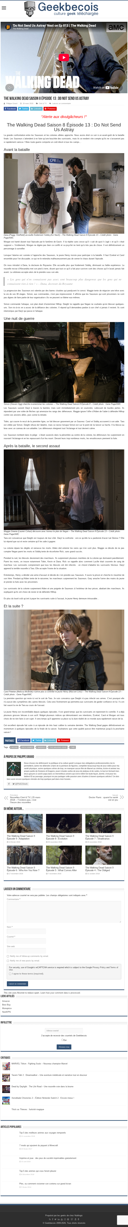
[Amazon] (75, 1219)
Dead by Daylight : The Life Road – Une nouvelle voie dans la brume (42, 1086)
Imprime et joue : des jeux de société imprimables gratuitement (47, 1158)
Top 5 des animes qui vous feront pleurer (37, 1171)
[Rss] (50, 1219)
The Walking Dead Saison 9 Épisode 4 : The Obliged (99, 869)
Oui (64, 1040)
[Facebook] (53, 1219)
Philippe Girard (11, 103)
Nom (9, 927)
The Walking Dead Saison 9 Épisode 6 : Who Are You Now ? (23, 869)
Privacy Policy (99, 967)
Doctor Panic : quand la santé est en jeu (103, 797)
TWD (73, 747)
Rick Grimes (27, 747)
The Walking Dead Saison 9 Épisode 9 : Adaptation (21, 837)
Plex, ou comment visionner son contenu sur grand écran (45, 1183)
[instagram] (65, 1219)
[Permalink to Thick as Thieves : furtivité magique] (6, 1112)
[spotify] (68, 1219)
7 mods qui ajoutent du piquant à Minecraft (38, 1145)
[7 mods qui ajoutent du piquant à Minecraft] (10, 1149)
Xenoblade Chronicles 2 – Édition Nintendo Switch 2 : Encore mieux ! (43, 1098)
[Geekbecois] (64, 9)
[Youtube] (62, 1219)
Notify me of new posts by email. (25, 961)
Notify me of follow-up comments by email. (29, 956)
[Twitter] (55, 1219)
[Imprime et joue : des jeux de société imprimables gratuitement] (10, 1162)
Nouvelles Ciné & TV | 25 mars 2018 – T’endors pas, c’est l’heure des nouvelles (25, 799)
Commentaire (13, 899)
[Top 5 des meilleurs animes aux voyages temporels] (10, 1136)
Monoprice (7, 1008)
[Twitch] (72, 1219)
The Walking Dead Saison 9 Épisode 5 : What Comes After (61, 869)
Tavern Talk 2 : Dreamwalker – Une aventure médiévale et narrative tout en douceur (49, 1075)
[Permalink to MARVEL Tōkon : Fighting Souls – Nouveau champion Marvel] (6, 1066)
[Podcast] (78, 1219)
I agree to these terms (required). (28, 974)
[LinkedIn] (58, 1219)
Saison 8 (41, 747)
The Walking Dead (58, 747)
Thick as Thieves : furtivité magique (28, 1109)
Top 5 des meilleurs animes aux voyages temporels (42, 1133)
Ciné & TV (43, 103)
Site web (11, 946)
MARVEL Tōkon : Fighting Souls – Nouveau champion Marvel (39, 1063)
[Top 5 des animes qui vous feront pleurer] (10, 1175)
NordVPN (6, 1012)
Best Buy (6, 1005)
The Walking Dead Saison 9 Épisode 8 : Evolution (60, 837)
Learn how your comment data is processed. (60, 993)
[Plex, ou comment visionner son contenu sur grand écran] (10, 1187)
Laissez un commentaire (61, 103)
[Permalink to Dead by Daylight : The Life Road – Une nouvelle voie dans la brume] (6, 1089)
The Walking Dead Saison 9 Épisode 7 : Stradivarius (99, 837)
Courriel (11, 937)
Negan (14, 747)
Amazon (6, 1001)
